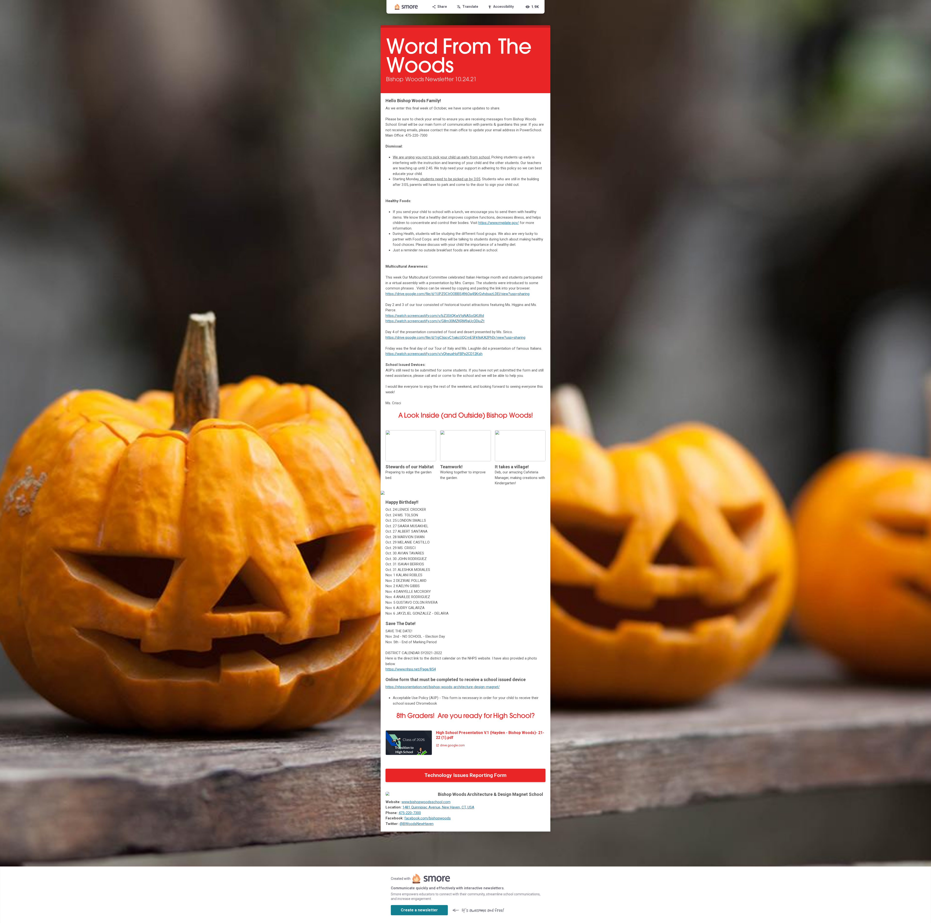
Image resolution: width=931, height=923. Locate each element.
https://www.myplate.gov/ (498, 223)
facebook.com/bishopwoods (427, 818)
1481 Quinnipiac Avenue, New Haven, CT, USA (438, 807)
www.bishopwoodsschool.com (425, 802)
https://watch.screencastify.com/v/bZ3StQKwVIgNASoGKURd (434, 315)
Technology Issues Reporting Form (465, 775)
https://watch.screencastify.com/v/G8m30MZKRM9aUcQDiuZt (434, 321)
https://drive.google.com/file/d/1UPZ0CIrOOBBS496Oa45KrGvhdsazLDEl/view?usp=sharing (457, 294)
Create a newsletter (419, 910)
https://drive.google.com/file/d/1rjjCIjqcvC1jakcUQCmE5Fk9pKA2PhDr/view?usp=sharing (455, 337)
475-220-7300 (410, 813)
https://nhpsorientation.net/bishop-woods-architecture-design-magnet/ (442, 687)
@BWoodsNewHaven (416, 824)
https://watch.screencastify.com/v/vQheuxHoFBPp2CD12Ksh (433, 354)
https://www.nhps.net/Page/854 (410, 669)
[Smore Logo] (406, 7)
